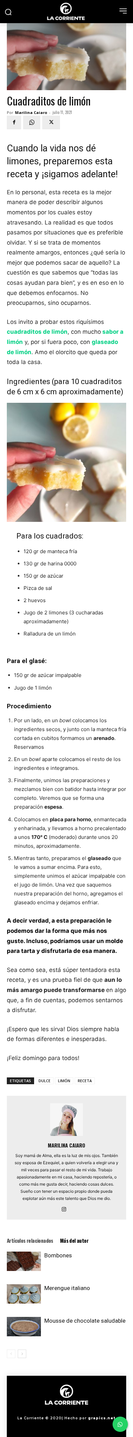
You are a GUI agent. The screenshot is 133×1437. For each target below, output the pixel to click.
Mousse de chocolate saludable (84, 1320)
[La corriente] (66, 11)
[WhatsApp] (31, 122)
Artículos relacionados (30, 1240)
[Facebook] (14, 122)
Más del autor (74, 1240)
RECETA (85, 1080)
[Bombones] (24, 1261)
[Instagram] (66, 1210)
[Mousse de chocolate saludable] (24, 1326)
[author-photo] (66, 1136)
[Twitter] (51, 122)
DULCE (44, 1080)
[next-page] (22, 1354)
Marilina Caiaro (31, 112)
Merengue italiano (67, 1288)
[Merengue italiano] (24, 1293)
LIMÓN (64, 1080)
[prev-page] (11, 1354)
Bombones (58, 1255)
